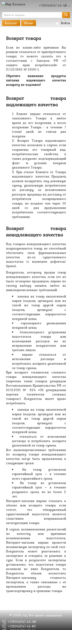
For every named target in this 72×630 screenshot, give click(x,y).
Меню (28, 23)
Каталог (11, 23)
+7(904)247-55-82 (22, 626)
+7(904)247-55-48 (22, 621)
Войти (65, 23)
